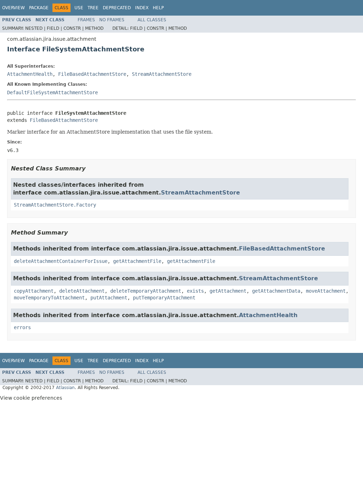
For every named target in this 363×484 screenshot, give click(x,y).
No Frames (111, 19)
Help (158, 7)
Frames (86, 19)
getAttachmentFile (137, 261)
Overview (13, 7)
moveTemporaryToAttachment (49, 297)
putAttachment (108, 297)
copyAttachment (34, 291)
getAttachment (228, 291)
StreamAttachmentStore (161, 74)
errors (22, 327)
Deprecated (117, 7)
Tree (93, 7)
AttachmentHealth (29, 74)
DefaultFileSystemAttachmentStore (52, 92)
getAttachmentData (276, 291)
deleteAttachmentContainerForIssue (60, 261)
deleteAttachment (82, 291)
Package (39, 7)
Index (142, 7)
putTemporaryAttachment (164, 297)
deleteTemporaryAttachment (145, 291)
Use (78, 7)
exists (195, 291)
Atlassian (65, 387)
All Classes (152, 19)
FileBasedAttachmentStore (92, 74)
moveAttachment (326, 291)
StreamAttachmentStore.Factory (55, 205)
